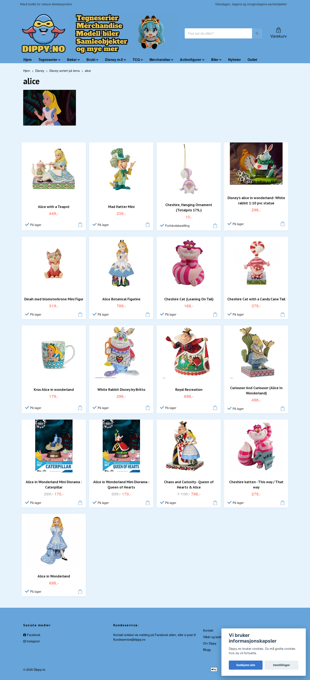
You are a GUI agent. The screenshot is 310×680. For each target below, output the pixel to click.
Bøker (72, 59)
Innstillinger (281, 665)
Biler (214, 59)
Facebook (33, 635)
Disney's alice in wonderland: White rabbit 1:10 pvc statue (256, 200)
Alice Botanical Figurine (121, 299)
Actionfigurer (190, 59)
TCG (136, 59)
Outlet (252, 59)
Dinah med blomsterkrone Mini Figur (53, 299)
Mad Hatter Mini (121, 206)
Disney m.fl (114, 59)
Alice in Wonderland (54, 576)
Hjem (27, 59)
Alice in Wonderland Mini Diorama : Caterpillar (54, 484)
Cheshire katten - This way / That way (256, 484)
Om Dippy (209, 643)
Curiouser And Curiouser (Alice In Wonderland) (256, 390)
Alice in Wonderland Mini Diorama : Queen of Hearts (121, 484)
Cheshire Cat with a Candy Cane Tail (256, 299)
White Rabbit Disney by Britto (121, 389)
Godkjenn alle (245, 665)
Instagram (33, 641)
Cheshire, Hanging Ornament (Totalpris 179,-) (188, 207)
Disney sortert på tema (64, 70)
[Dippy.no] (43, 33)
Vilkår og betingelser (216, 637)
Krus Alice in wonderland (54, 389)
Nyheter (234, 59)
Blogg (207, 649)
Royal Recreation (188, 389)
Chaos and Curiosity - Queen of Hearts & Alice (189, 484)
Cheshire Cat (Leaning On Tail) (188, 299)
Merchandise (160, 59)
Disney (39, 70)
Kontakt (208, 630)
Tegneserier (47, 59)
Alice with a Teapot (54, 206)
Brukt (90, 59)
